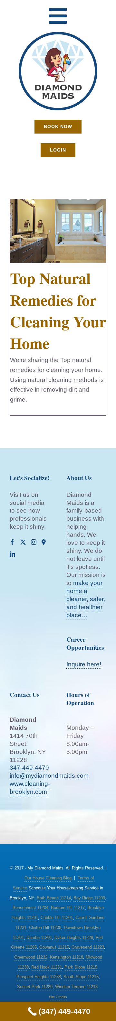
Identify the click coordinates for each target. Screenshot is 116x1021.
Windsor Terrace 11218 (76, 986)
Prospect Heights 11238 (38, 976)
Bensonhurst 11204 (30, 907)
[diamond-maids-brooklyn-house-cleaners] (58, 34)
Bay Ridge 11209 (89, 898)
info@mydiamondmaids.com (49, 775)
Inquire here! (83, 664)
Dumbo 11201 (39, 937)
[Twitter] (23, 542)
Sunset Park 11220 (35, 986)
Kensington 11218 (66, 957)
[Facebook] (12, 542)
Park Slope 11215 (80, 967)
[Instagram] (33, 542)
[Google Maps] (44, 542)
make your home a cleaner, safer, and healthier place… (85, 599)
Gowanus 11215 (54, 947)
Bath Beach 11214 (54, 898)
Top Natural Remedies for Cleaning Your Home (58, 310)
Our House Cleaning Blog (48, 878)
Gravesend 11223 (88, 947)
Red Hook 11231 (46, 967)
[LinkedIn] (12, 554)
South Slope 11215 (81, 976)
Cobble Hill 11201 (57, 917)
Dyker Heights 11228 (73, 937)
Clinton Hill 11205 (45, 927)
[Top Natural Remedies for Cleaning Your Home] (58, 231)
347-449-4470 (29, 767)
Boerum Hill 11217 (68, 907)
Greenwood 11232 (30, 957)
